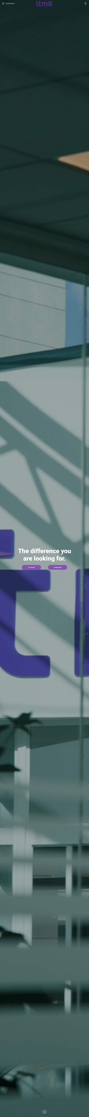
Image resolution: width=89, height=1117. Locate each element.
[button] (85, 3)
